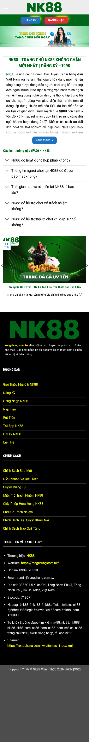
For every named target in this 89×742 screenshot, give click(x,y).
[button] (5, 7)
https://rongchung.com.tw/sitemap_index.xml (40, 646)
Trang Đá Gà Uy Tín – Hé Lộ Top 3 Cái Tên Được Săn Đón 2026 (44, 287)
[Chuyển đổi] (7, 160)
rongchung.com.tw (16, 345)
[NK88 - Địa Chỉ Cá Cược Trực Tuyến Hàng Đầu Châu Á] (44, 7)
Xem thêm (42, 140)
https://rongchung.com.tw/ (40, 563)
